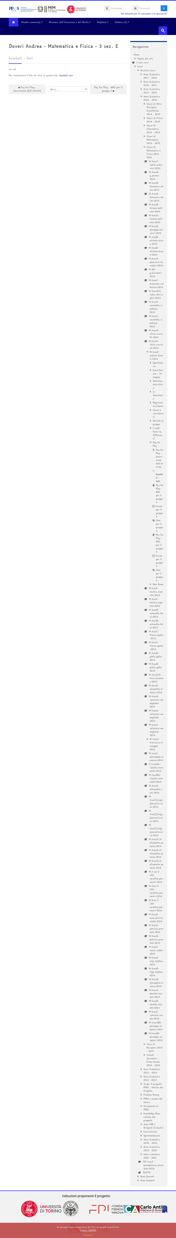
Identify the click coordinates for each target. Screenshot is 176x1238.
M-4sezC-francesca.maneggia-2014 (156, 744)
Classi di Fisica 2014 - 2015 (154, 119)
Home (136, 54)
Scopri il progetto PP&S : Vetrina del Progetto (153, 1087)
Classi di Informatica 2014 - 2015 (153, 129)
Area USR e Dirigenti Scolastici (153, 1126)
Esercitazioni (150, 1131)
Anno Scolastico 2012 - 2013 (152, 1078)
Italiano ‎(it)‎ (121, 22)
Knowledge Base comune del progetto (152, 1117)
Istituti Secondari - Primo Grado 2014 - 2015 (153, 1060)
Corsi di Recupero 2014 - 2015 (155, 1047)
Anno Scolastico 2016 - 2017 (152, 83)
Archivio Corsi (147, 70)
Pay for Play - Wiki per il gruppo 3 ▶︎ (108, 89)
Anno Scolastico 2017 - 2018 (152, 76)
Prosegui (88, 1235)
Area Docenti (147, 1176)
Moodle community (31, 22)
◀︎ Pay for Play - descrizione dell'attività (27, 89)
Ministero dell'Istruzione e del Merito (69, 22)
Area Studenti (147, 1180)
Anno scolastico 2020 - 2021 (152, 1156)
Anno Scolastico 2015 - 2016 (152, 90)
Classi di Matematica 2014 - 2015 (153, 140)
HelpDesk (101, 22)
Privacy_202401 (88, 1230)
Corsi (140, 66)
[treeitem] (149, 617)
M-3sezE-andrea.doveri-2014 (156, 355)
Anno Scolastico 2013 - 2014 (152, 1070)
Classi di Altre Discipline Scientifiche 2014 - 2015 (154, 109)
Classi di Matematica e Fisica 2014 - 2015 (154, 152)
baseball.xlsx (66, 75)
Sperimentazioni (152, 1135)
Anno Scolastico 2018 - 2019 (152, 1141)
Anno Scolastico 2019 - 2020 (152, 1148)
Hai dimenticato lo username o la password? (144, 13)
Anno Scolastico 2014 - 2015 (152, 98)
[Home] (47, 9)
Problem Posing (151, 1094)
